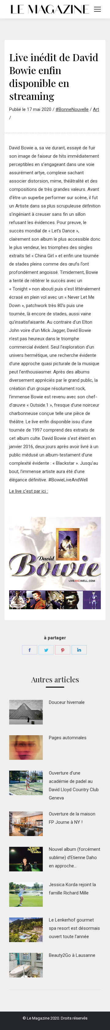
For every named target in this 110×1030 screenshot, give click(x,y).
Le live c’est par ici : (28, 491)
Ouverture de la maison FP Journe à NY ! (72, 818)
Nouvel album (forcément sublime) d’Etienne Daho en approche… (74, 857)
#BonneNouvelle (72, 109)
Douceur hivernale (67, 702)
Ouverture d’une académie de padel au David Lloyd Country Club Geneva (74, 785)
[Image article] (26, 712)
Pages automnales (67, 737)
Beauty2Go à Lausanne (72, 955)
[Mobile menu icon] (97, 9)
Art (96, 109)
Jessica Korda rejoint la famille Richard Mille (72, 889)
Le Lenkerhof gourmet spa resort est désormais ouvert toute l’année (74, 928)
